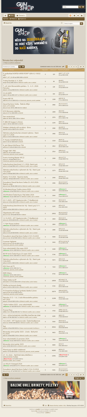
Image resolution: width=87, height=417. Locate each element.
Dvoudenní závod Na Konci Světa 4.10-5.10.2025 (21, 236)
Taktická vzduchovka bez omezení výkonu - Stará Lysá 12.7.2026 (20, 134)
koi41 (5, 141)
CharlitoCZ (7, 281)
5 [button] (76, 67)
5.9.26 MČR (7, 93)
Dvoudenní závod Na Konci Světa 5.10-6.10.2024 (21, 369)
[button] (63, 66)
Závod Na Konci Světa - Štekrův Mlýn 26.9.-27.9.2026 (16, 105)
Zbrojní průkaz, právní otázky (29, 281)
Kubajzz (6, 178)
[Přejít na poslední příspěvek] (68, 73)
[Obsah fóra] (19, 6)
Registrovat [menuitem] (82, 16)
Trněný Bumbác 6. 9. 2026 (12, 81)
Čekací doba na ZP (9, 280)
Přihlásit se (14, 18)
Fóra (12, 15)
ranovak (6, 202)
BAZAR (26, 77)
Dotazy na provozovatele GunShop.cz (29, 328)
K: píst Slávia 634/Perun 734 (13, 145)
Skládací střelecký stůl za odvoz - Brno (17, 127)
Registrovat (23, 18)
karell (5, 113)
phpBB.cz (47, 412)
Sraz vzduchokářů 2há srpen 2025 (15, 248)
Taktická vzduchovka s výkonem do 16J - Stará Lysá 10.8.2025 (21, 260)
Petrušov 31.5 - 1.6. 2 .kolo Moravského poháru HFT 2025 (20, 298)
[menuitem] (74, 15)
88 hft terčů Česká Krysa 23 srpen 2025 (17, 254)
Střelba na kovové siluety (12, 285)
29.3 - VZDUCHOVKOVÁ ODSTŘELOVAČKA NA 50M (21, 315)
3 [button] (71, 67)
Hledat (6, 18)
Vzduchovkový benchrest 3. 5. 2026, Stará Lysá (20, 164)
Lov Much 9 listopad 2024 (12, 364)
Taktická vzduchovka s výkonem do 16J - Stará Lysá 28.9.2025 (21, 230)
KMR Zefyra (7, 273)
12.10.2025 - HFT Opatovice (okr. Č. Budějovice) (20, 218)
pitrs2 (5, 95)
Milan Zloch (7, 312)
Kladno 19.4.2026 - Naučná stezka (15, 177)
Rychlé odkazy (6, 16)
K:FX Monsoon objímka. (11, 111)
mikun (5, 351)
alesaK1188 (7, 292)
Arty (36, 411)
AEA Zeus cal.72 (9, 266)
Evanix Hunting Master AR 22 (13, 158)
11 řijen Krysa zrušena (11, 224)
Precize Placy (7, 310)
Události (24, 107)
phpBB (37, 409)
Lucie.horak (7, 107)
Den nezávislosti (9, 117)
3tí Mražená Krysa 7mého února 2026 (17, 189)
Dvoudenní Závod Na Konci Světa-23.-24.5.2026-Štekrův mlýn (21, 183)
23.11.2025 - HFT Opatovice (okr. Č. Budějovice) (20, 200)
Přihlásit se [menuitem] (78, 16)
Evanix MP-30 (8, 99)
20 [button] (80, 67)
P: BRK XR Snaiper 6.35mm (13, 122)
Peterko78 (7, 147)
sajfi (5, 82)
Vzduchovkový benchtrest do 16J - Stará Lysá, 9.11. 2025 (21, 207)
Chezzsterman (8, 243)
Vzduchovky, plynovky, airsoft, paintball (30, 100)
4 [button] (73, 67)
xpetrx (6, 90)
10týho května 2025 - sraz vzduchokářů (17, 305)
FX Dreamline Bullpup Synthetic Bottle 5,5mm (20, 291)
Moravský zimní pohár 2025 (13, 344)
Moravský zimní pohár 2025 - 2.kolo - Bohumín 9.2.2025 (20, 333)
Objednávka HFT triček (11, 213)
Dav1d (6, 136)
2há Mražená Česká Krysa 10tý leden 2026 (18, 195)
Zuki (5, 346)
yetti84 (6, 129)
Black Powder (8, 358)
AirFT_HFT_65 (8, 77)
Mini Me (6, 118)
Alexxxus (6, 191)
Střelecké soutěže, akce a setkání (27, 82)
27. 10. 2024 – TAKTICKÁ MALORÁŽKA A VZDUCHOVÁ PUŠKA (17, 356)
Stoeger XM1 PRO (9, 151)
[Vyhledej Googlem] (81, 23)
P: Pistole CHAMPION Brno (13, 140)
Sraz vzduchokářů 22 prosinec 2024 (16, 339)
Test (4, 326)
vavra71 (6, 159)
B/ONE (6, 100)
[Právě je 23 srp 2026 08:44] (61, 23)
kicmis (6, 335)
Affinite (6, 328)
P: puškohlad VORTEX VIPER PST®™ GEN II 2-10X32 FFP (21, 74)
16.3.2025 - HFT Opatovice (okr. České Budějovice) (21, 321)
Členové (21, 15)
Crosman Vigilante (9, 242)
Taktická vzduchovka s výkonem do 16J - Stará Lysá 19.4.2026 (21, 171)
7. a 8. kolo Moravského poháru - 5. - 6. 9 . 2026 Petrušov (20, 87)
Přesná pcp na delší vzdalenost (14, 350)
